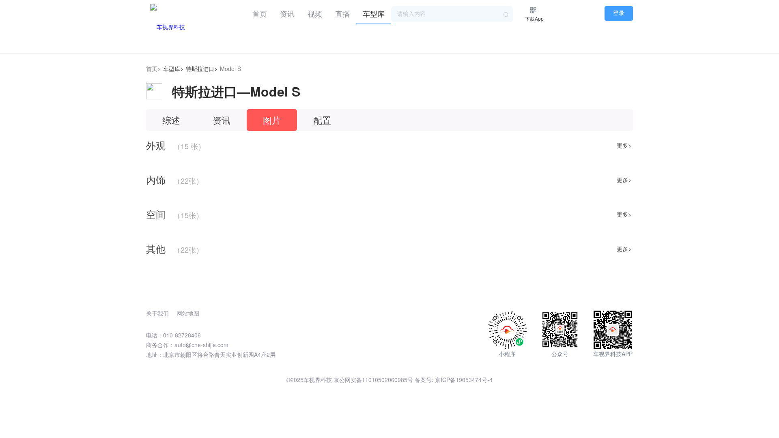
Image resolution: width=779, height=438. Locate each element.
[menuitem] (259, 12)
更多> (624, 145)
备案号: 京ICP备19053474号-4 (454, 380)
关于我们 (157, 313)
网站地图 (187, 313)
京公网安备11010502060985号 (373, 380)
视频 (315, 13)
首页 (259, 13)
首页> (153, 68)
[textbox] (452, 14)
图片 (272, 120)
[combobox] (452, 14)
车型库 (374, 13)
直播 (342, 13)
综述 (171, 120)
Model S (230, 68)
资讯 (287, 13)
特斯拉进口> (201, 68)
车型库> (173, 68)
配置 (322, 120)
